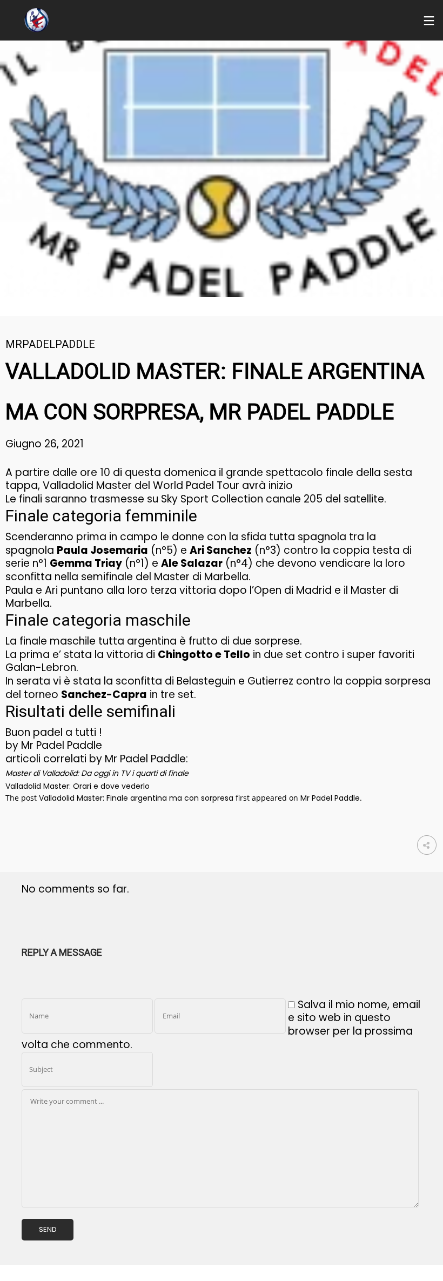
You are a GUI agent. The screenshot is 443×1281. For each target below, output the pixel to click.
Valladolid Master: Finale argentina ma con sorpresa (136, 798)
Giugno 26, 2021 (44, 444)
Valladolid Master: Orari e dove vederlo (77, 786)
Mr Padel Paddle (330, 798)
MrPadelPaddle (50, 344)
